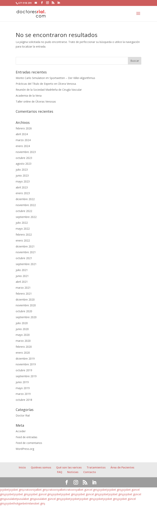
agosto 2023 (23, 163)
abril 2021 (22, 281)
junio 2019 (22, 382)
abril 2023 (22, 187)
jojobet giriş (16, 489)
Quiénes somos (41, 467)
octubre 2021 (24, 258)
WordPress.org (25, 449)
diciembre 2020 (25, 299)
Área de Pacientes (122, 467)
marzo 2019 (23, 394)
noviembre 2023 (26, 152)
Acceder (21, 431)
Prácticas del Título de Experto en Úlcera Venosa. (46, 83)
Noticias (72, 472)
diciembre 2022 (25, 199)
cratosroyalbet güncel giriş (81, 489)
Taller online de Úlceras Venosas (36, 101)
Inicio (22, 467)
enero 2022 (23, 240)
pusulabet (11, 499)
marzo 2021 (23, 287)
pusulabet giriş (26, 499)
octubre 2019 (24, 370)
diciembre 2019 (25, 358)
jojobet (4, 489)
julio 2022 (22, 222)
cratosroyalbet (56, 489)
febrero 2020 (24, 346)
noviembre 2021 (26, 252)
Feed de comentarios (29, 443)
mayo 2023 (23, 181)
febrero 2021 (24, 293)
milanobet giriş (36, 503)
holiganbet (20, 503)
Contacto (89, 472)
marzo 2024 (23, 140)
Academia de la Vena (29, 95)
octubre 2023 (24, 158)
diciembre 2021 (25, 246)
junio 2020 (22, 329)
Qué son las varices (69, 467)
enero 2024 (23, 146)
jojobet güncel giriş (40, 494)
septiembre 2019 (26, 376)
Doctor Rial (23, 415)
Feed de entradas (26, 437)
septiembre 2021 (26, 264)
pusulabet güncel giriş (48, 499)
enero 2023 (23, 193)
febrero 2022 (24, 234)
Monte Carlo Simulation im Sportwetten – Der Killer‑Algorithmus (55, 78)
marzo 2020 (23, 341)
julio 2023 (22, 169)
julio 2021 (22, 270)
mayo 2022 (23, 228)
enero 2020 (23, 352)
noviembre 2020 (26, 305)
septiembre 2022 (26, 217)
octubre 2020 (24, 311)
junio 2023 (22, 175)
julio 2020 (22, 323)
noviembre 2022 (26, 205)
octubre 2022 (24, 211)
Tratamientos (96, 467)
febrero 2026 (24, 128)
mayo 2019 (23, 388)
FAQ (59, 472)
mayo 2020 (23, 335)
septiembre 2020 (26, 317)
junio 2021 (22, 276)
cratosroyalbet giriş (35, 489)
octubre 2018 (24, 400)
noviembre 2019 (26, 364)
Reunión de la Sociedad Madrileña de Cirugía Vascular (49, 89)
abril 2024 (22, 134)
